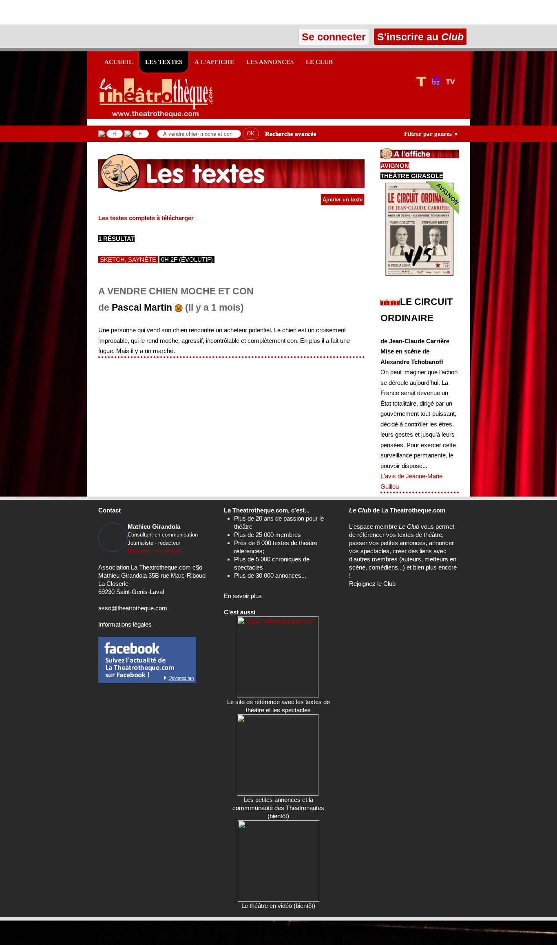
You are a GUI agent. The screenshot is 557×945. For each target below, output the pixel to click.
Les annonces (270, 62)
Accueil (118, 62)
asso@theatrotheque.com (132, 608)
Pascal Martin (142, 307)
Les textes (163, 62)
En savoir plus (243, 595)
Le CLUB (319, 62)
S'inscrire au (419, 36)
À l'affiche (214, 62)
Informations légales (125, 624)
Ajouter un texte (342, 200)
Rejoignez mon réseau (154, 551)
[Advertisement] (95, 12)
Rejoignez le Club (372, 583)
